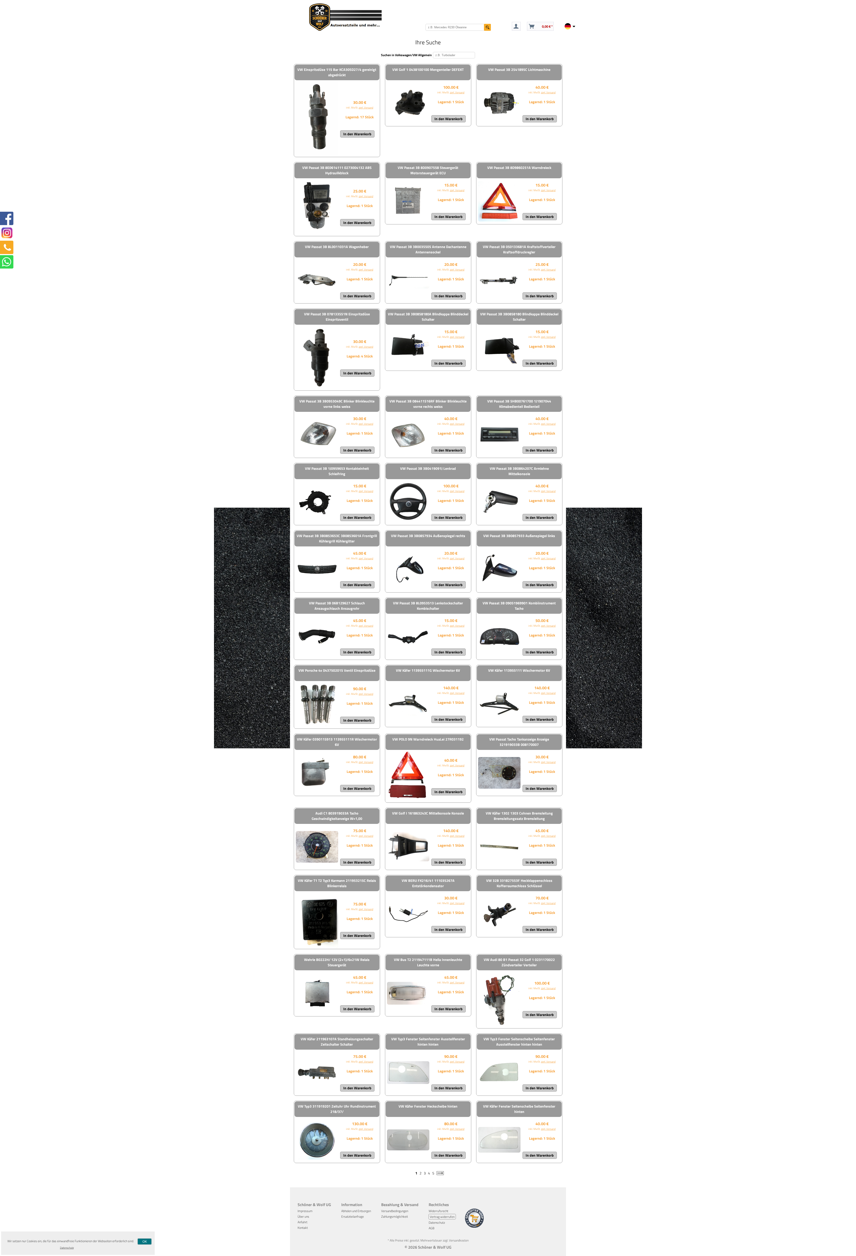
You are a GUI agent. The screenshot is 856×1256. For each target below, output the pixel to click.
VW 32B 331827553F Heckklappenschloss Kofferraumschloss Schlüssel (519, 883)
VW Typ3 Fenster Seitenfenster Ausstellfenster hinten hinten (428, 1041)
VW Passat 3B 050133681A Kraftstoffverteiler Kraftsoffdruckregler (519, 249)
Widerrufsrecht (438, 1211)
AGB (431, 1228)
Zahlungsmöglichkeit (394, 1216)
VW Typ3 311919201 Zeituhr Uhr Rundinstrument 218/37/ (337, 1109)
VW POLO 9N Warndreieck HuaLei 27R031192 (428, 739)
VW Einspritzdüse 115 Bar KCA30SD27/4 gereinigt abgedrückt (336, 72)
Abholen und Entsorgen (356, 1211)
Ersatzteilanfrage (352, 1216)
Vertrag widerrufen (442, 1216)
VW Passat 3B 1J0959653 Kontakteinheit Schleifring (337, 471)
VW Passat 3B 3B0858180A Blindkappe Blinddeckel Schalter (428, 316)
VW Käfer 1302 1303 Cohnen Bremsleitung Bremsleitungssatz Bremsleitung (519, 816)
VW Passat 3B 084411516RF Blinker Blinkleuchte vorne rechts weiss (428, 403)
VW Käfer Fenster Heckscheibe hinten (428, 1106)
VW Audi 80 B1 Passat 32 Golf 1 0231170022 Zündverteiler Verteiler (519, 962)
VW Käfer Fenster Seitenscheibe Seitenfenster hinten (519, 1109)
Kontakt (303, 1227)
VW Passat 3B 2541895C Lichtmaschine (519, 69)
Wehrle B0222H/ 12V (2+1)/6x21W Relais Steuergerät (337, 962)
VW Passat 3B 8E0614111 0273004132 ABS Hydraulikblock (337, 170)
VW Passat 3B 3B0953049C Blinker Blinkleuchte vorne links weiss (336, 403)
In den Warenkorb (357, 134)
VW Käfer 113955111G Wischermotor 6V (428, 670)
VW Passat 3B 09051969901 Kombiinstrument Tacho (519, 605)
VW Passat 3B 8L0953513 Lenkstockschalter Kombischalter (428, 605)
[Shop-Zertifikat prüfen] (474, 1226)
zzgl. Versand (366, 107)
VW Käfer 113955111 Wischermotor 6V (519, 670)
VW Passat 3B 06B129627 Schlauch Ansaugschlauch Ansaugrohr (337, 605)
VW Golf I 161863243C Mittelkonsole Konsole (428, 813)
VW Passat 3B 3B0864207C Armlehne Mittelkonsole (519, 471)
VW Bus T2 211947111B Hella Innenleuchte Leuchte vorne (428, 962)
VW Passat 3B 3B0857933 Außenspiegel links (519, 535)
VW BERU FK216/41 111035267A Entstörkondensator (428, 883)
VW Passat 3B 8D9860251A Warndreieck (519, 167)
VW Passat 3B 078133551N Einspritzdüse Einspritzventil (337, 316)
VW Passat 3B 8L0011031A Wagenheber (337, 246)
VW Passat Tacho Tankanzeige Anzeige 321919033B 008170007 (519, 742)
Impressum (305, 1211)
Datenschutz (437, 1222)
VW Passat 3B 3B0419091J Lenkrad (428, 468)
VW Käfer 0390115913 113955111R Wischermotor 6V (337, 742)
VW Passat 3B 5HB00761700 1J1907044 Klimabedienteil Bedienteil (519, 403)
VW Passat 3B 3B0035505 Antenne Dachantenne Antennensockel (428, 249)
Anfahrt (302, 1222)
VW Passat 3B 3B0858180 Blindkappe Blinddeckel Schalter (519, 316)
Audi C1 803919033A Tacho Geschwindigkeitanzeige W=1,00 (337, 816)
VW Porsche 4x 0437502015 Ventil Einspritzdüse (336, 670)
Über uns (303, 1216)
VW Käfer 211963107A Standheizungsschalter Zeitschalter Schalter (337, 1041)
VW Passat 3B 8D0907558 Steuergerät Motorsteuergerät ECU (428, 170)
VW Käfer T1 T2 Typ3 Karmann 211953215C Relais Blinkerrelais (337, 883)
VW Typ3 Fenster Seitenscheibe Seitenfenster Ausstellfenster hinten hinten (519, 1041)
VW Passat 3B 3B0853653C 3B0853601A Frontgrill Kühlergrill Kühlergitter (337, 538)
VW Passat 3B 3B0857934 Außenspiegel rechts (428, 535)
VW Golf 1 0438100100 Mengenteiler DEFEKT (428, 69)
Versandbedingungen (394, 1211)
